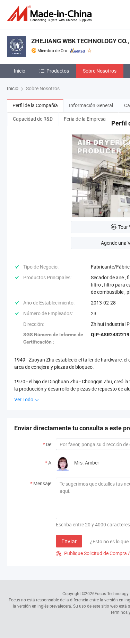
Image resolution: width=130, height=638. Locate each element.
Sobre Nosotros (99, 70)
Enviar (69, 541)
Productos (57, 70)
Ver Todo (24, 399)
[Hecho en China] (50, 14)
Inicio (19, 70)
